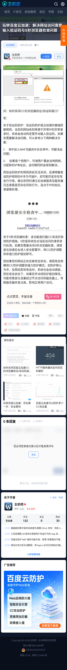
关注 (47, 56)
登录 (33, 454)
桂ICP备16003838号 (33, 645)
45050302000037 (35, 649)
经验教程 (30, 12)
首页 (7, 12)
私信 (59, 56)
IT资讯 (17, 12)
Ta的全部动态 (33, 554)
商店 (42, 12)
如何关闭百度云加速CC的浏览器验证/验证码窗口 (16, 371)
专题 (51, 12)
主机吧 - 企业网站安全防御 (42, 640)
